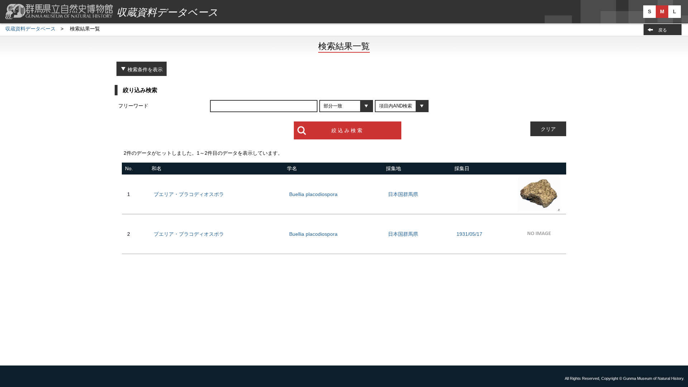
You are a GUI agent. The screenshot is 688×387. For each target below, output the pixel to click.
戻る (662, 30)
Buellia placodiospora (313, 194)
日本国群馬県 (403, 194)
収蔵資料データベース (30, 29)
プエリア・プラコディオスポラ (189, 234)
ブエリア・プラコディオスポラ (189, 194)
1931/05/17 (469, 234)
